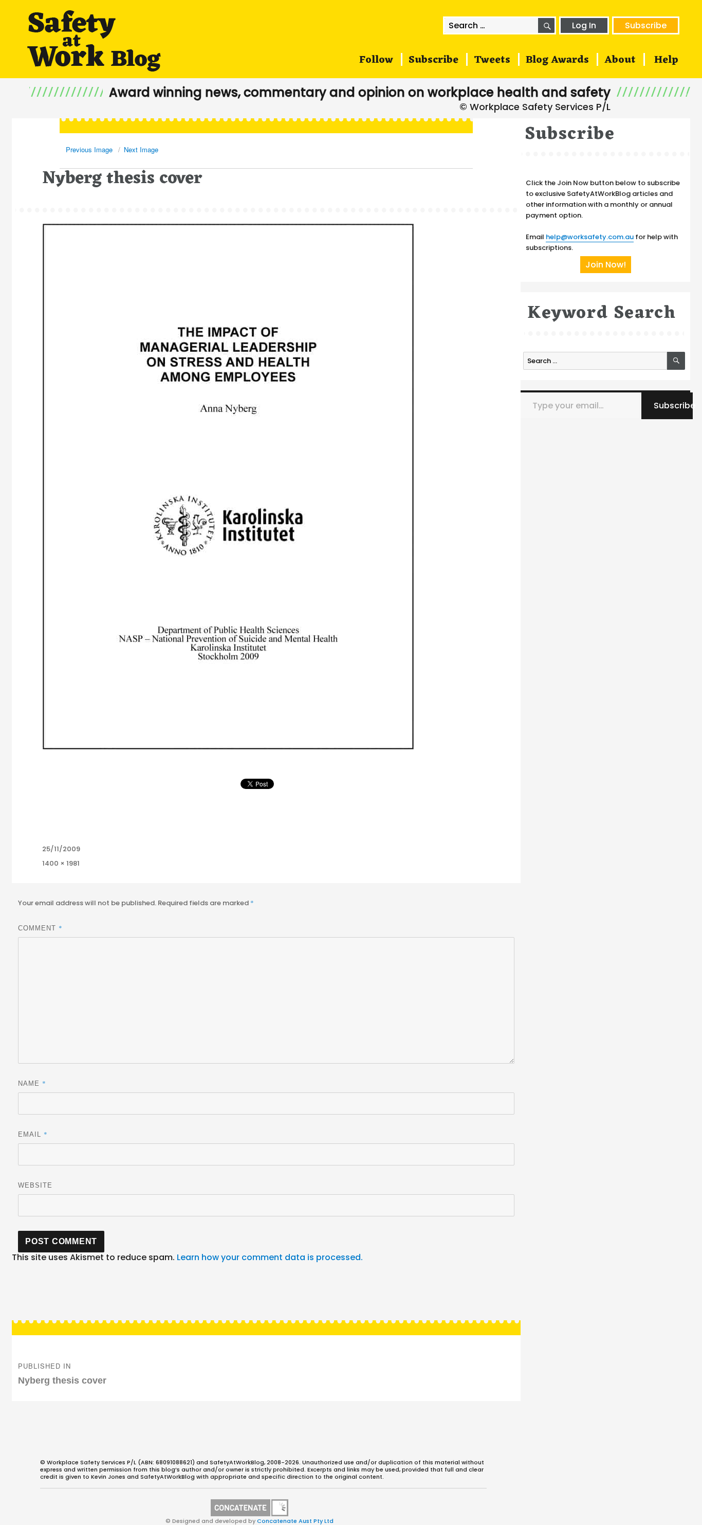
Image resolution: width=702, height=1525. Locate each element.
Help (666, 60)
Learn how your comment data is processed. (270, 1257)
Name (32, 1083)
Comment (40, 927)
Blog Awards (557, 60)
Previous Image (89, 149)
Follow (376, 60)
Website (35, 1185)
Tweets (492, 60)
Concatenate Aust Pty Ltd (295, 1521)
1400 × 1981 (61, 863)
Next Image (141, 149)
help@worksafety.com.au (590, 237)
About (620, 60)
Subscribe (646, 25)
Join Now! (605, 265)
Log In (584, 25)
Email (33, 1134)
